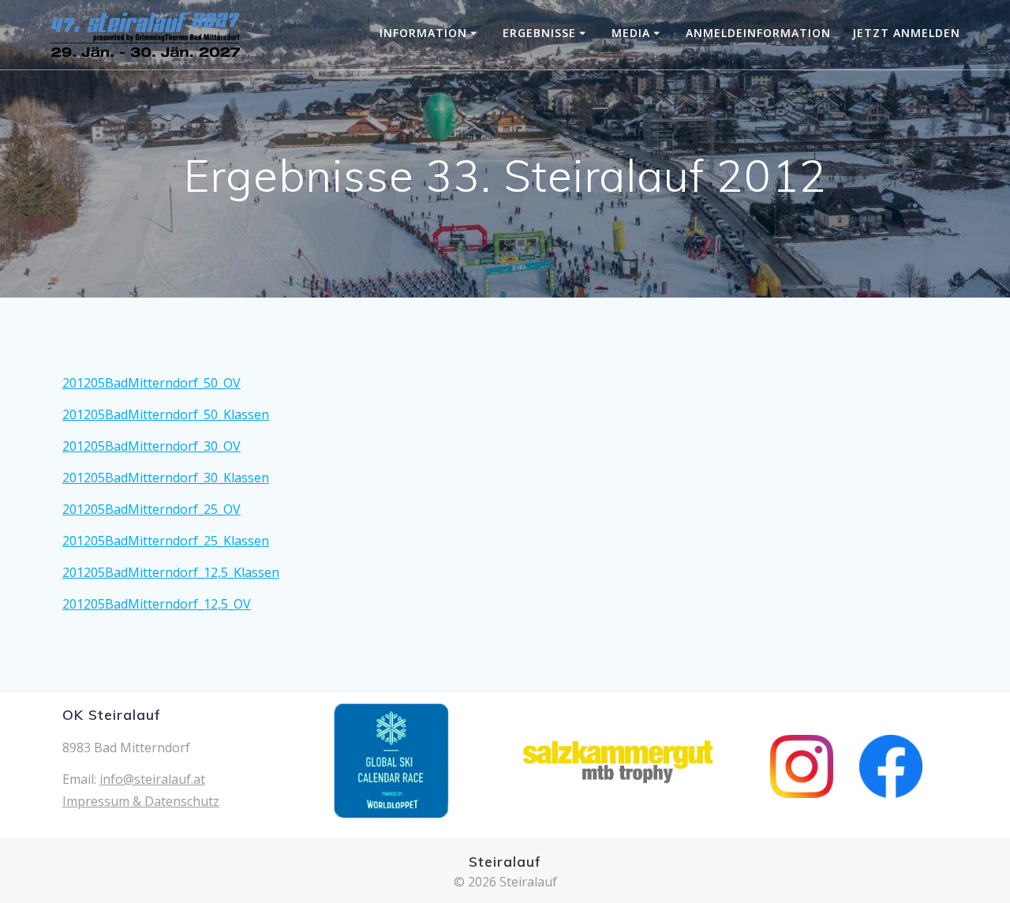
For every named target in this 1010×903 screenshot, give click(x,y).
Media (631, 32)
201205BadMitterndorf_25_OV (151, 509)
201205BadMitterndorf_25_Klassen (165, 540)
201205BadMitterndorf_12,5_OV (156, 604)
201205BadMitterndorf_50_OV (151, 383)
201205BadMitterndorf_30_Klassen (165, 477)
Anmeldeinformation (758, 32)
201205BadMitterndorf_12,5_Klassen (170, 572)
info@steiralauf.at (152, 779)
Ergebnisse (539, 32)
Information (423, 32)
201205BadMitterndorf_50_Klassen (165, 414)
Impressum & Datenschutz (140, 801)
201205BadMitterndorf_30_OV (151, 446)
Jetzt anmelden (906, 32)
